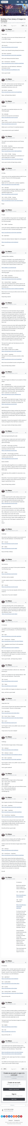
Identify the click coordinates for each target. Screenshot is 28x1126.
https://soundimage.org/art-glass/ (9, 613)
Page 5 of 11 (14, 25)
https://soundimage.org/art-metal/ (9, 548)
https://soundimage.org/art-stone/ (9, 573)
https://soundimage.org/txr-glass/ (9, 988)
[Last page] (26, 26)
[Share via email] (19, 1116)
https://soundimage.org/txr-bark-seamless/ (11, 636)
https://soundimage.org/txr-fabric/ (9, 1026)
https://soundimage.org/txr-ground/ (10, 47)
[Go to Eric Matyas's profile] (3, 30)
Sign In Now (14, 1099)
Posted (10, 31)
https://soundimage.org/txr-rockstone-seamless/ (13, 63)
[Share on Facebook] (4, 1116)
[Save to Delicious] (11, 1116)
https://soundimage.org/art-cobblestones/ (11, 394)
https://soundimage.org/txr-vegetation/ (10, 647)
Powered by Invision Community (14, 1123)
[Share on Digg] (9, 1116)
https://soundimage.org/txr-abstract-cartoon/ (12, 754)
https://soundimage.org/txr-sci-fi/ (9, 123)
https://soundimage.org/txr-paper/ (9, 685)
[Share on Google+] (7, 1116)
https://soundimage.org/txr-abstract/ (10, 242)
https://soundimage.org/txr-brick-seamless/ (11, 55)
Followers (12, 1105)
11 (25, 1105)
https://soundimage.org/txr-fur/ (9, 1031)
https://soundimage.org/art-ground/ (10, 458)
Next (23, 25)
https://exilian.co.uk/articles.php (9, 267)
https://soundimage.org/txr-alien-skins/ (10, 184)
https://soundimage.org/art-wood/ (9, 503)
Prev (5, 25)
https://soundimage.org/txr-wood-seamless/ (12, 92)
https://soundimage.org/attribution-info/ (11, 69)
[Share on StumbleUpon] (16, 1116)
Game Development (20, 22)
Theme (10, 1120)
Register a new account (14, 1089)
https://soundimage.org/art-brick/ (9, 404)
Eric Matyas (4, 22)
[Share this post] (25, 31)
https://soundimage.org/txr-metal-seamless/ (12, 151)
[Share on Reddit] (14, 1116)
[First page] (1, 26)
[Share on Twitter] (2, 1116)
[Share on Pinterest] (21, 1116)
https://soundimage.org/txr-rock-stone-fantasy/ (12, 159)
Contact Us (17, 1120)
